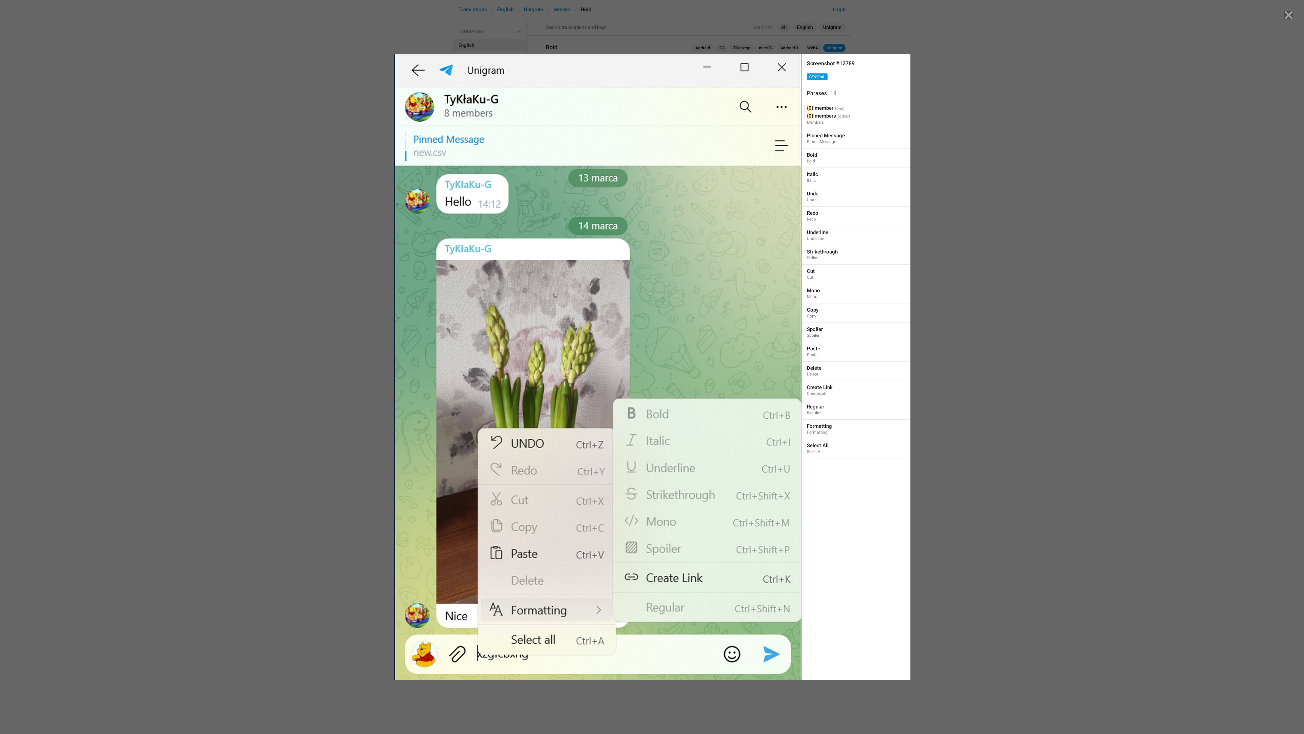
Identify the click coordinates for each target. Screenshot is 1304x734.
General (817, 77)
